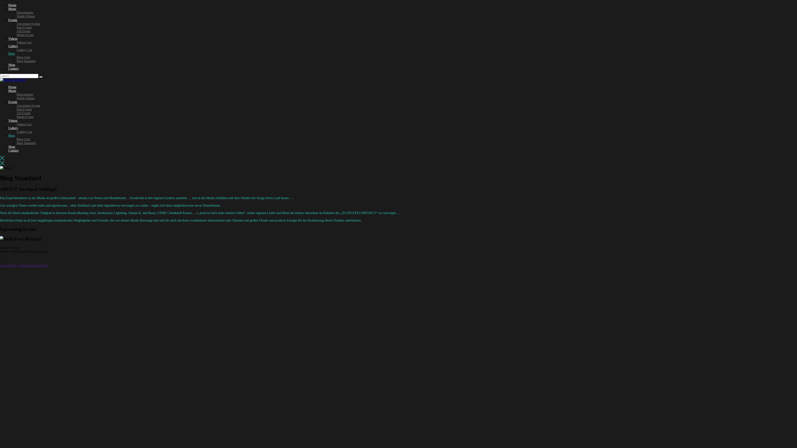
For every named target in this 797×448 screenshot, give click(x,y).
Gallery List (24, 50)
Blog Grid (23, 57)
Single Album (26, 16)
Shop (11, 65)
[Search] (41, 77)
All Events (24, 31)
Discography (25, 12)
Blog (11, 53)
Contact (13, 68)
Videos (12, 38)
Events (12, 20)
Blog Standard (26, 61)
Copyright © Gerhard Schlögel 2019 (24, 265)
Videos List (24, 42)
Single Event (25, 35)
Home (12, 5)
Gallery (13, 46)
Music (12, 9)
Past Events (24, 27)
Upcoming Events (28, 24)
